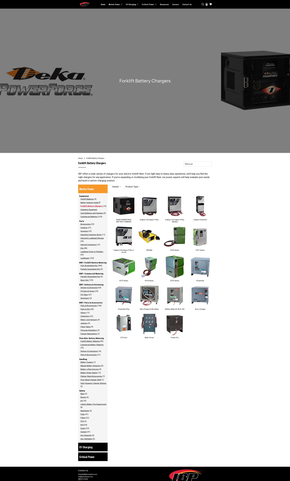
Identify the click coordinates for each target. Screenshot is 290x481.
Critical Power (148, 4)
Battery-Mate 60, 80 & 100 (174, 309)
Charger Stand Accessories (91, 376)
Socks (82, 428)
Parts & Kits (85, 309)
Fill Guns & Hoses (87, 291)
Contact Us (187, 4)
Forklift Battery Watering (90, 341)
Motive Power (114, 4)
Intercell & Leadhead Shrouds (92, 238)
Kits (82, 248)
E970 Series (174, 250)
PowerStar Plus (123, 309)
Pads (82, 414)
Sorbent (83, 432)
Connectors (84, 316)
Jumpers (83, 323)
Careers (175, 4)
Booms (83, 397)
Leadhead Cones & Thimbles (91, 252)
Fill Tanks (84, 295)
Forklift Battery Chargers (95, 158)
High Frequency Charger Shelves (93, 383)
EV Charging (131, 4)
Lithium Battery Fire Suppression (93, 404)
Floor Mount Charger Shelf (90, 380)
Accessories (85, 224)
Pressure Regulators (88, 330)
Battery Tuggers (86, 362)
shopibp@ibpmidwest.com (87, 474)
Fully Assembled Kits (88, 266)
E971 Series (200, 250)
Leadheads (84, 258)
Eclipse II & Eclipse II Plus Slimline (174, 221)
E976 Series (174, 281)
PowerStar (200, 281)
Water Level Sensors (88, 320)
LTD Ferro (123, 338)
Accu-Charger (200, 309)
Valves (83, 313)
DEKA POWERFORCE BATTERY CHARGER (123, 221)
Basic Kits (84, 280)
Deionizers (84, 298)
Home (103, 4)
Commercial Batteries (89, 217)
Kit (81, 401)
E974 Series (149, 281)
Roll (81, 425)
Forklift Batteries (87, 199)
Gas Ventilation (86, 439)
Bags (82, 394)
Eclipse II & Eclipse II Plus (149, 220)
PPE (82, 421)
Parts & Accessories (88, 306)
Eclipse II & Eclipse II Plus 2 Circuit (124, 251)
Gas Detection (86, 435)
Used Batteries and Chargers (91, 213)
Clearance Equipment (88, 210)
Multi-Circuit (149, 338)
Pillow (82, 418)
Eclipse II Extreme (200, 220)
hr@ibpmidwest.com (85, 477)
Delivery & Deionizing (89, 288)
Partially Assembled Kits (90, 269)
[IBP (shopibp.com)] (85, 4)
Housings (84, 231)
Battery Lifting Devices (89, 369)
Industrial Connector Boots (91, 235)
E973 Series (123, 281)
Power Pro (175, 338)
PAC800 (149, 250)
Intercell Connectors (88, 245)
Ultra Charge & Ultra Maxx (149, 309)
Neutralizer (84, 411)
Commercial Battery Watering (91, 345)
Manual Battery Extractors (90, 366)
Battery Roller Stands (88, 373)
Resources (164, 4)
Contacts (83, 228)
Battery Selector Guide (89, 203)
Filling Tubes (85, 327)
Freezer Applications (88, 334)
